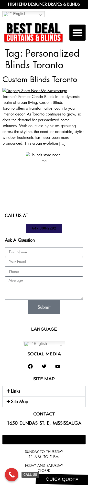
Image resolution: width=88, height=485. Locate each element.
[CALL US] (11, 474)
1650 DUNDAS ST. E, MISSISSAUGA (44, 423)
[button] (77, 33)
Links (15, 391)
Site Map (19, 402)
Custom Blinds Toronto (39, 79)
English (19, 14)
